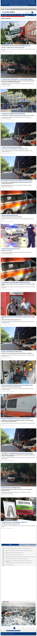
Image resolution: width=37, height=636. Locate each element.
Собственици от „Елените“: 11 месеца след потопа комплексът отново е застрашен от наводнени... (18, 561)
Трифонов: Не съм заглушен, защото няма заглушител (14, 554)
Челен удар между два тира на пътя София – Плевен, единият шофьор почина (15, 45)
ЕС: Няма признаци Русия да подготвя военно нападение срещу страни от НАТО (18, 562)
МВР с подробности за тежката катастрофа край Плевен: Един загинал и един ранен (16, 180)
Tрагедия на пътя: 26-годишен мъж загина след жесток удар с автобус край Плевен (17, 453)
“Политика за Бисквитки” (30, 4)
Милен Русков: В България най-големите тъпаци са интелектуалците (16, 558)
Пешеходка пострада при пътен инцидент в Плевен (10, 487)
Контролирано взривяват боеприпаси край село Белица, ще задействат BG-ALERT (18, 548)
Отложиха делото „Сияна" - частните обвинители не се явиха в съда (14, 522)
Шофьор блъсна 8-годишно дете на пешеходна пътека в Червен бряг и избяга (15, 418)
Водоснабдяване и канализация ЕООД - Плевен (10, 16)
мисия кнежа (21, 16)
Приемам (25, 5)
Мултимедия (7, 9)
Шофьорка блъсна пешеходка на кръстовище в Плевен (11, 351)
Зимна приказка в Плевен (6, 625)
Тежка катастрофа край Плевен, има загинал (9, 215)
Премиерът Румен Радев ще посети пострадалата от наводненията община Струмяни (19, 550)
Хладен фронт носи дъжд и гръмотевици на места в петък (14, 552)
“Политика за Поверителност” (19, 4)
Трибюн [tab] (10, 544)
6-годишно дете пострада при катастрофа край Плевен (11, 147)
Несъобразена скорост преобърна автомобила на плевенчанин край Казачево (15, 282)
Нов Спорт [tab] (27, 544)
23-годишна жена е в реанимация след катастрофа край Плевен (13, 113)
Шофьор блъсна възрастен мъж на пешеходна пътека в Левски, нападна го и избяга (17, 385)
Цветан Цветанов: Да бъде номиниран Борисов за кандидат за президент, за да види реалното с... (20, 546)
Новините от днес (33, 16)
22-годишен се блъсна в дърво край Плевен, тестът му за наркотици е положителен (17, 79)
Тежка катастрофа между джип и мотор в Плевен (10, 248)
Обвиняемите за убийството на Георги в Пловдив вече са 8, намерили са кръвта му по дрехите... (20, 556)
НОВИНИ (2, 9)
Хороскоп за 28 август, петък (9, 564)
